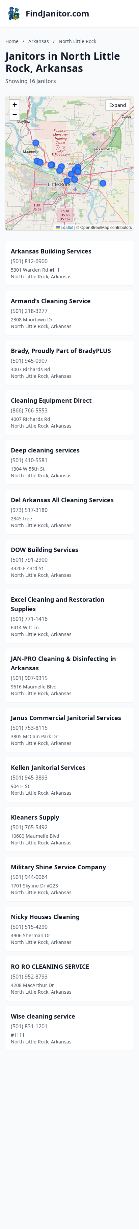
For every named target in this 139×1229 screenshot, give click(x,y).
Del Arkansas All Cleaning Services (62, 500)
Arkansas (38, 41)
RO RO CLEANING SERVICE (50, 966)
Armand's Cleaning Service (51, 301)
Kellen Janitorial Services (48, 767)
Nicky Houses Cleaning (45, 917)
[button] (103, 183)
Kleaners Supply (35, 817)
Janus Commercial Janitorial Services (66, 718)
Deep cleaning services (45, 450)
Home (12, 41)
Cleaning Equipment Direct (51, 400)
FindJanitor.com (57, 13)
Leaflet (66, 227)
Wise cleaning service (43, 1016)
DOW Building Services (44, 550)
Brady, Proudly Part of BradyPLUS (61, 351)
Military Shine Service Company (58, 867)
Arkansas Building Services (51, 251)
